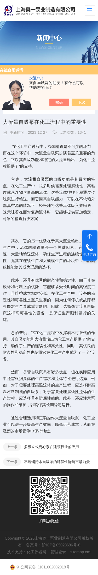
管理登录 (58, 552)
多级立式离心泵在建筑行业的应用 (51, 447)
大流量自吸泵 (36, 179)
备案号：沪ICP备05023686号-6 (53, 545)
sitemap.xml (80, 552)
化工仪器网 (36, 552)
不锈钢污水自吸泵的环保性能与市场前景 (57, 462)
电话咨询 (89, 254)
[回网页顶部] (89, 235)
